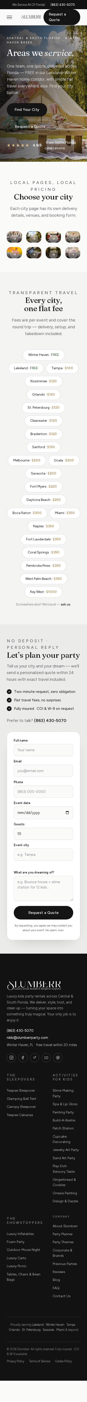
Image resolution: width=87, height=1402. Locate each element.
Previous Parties (65, 1264)
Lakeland (38, 1324)
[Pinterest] (57, 1057)
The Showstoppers (25, 1221)
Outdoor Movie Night (23, 1250)
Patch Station (63, 1128)
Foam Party (15, 1242)
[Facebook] (23, 1057)
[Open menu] (9, 17)
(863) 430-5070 (63, 5)
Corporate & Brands (62, 1253)
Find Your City (26, 109)
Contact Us (62, 1296)
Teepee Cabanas (20, 1115)
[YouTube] (46, 1057)
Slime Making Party (63, 1093)
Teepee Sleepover (21, 1090)
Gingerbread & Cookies (64, 1182)
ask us (65, 604)
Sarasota (48, 1330)
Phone (18, 782)
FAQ (56, 1288)
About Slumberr (65, 1226)
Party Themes (63, 1242)
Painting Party (63, 1112)
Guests (19, 824)
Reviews (59, 1272)
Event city (21, 845)
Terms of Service (39, 1361)
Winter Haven (55, 1324)
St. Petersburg (31, 1330)
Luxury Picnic (17, 1266)
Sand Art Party (64, 1158)
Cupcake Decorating (61, 1139)
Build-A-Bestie (64, 1120)
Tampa (70, 1324)
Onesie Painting (65, 1193)
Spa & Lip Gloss (65, 1104)
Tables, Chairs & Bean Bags (23, 1277)
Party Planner (63, 1234)
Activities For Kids (65, 1077)
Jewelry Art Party (66, 1150)
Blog (56, 1280)
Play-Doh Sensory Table (64, 1168)
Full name (21, 740)
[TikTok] (34, 1057)
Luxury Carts (16, 1258)
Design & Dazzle (65, 1201)
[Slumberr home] (31, 17)
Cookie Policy (63, 1361)
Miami (60, 1330)
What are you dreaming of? (34, 872)
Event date (22, 803)
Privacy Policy (15, 1361)
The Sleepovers (21, 1077)
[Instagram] (11, 1057)
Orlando (14, 1330)
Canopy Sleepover (21, 1107)
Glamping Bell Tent (21, 1099)
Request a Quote (57, 17)
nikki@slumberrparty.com (27, 1037)
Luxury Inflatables (20, 1234)
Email (18, 761)
